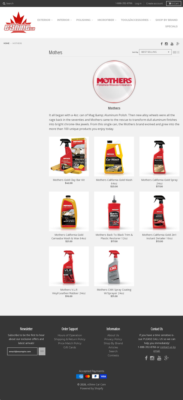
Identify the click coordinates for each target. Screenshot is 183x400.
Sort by (135, 52)
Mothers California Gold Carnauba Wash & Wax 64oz (68, 236)
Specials (171, 26)
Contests (113, 355)
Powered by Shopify (91, 388)
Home (6, 43)
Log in (138, 3)
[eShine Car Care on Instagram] (166, 43)
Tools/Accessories (135, 20)
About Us (113, 335)
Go (42, 351)
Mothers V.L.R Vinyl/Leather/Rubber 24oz (69, 291)
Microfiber (106, 20)
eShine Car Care (96, 384)
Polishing (83, 20)
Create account (154, 3)
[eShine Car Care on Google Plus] (177, 43)
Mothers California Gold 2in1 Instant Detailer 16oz (159, 236)
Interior (63, 20)
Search (113, 351)
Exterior (43, 20)
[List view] (178, 52)
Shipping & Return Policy (69, 339)
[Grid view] (174, 52)
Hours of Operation (70, 335)
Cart (175, 3)
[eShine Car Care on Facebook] (161, 43)
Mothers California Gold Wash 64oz (114, 181)
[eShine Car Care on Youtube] (172, 43)
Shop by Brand (166, 20)
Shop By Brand (113, 343)
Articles (113, 347)
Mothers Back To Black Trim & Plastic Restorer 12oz (114, 236)
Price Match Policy (69, 343)
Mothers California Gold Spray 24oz (159, 181)
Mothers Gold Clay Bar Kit (69, 180)
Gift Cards (69, 347)
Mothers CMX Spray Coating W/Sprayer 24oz (114, 291)
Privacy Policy (113, 339)
